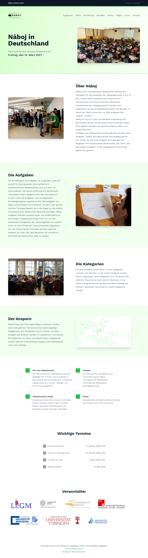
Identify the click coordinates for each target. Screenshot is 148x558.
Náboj (78, 15)
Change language (132, 3)
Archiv (127, 15)
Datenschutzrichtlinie (74, 548)
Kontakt (136, 15)
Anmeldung (88, 15)
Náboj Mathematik (16, 3)
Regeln (119, 15)
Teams (110, 15)
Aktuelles (100, 15)
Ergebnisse (68, 15)
